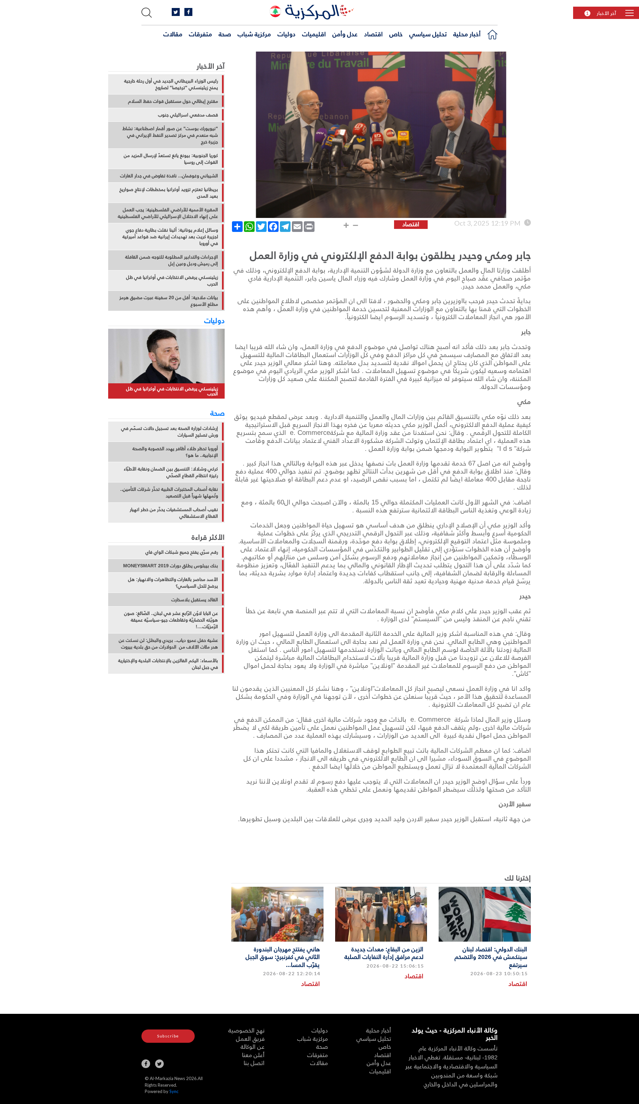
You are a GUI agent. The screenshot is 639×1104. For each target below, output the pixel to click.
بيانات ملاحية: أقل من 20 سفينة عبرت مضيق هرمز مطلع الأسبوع (168, 300)
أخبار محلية (467, 34)
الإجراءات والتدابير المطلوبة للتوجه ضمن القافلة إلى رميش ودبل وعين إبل (171, 260)
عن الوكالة (253, 1046)
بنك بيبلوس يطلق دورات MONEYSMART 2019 (170, 565)
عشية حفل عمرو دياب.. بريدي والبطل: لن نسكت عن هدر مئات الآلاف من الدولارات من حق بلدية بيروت (168, 643)
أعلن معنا (253, 1054)
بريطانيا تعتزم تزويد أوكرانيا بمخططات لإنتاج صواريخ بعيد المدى (168, 192)
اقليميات (314, 34)
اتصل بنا (254, 1062)
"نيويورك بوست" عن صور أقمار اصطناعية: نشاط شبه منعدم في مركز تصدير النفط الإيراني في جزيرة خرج (170, 135)
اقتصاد (373, 34)
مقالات (172, 34)
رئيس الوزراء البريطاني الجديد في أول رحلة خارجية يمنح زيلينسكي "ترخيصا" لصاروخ (171, 84)
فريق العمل (250, 1038)
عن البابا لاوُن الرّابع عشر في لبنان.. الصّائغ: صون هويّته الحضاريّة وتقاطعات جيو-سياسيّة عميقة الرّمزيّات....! (171, 620)
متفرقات (200, 34)
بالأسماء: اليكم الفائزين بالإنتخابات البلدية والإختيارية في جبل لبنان (168, 663)
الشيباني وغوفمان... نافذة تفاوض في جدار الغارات (169, 175)
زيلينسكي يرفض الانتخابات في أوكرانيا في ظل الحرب (172, 280)
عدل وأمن (344, 34)
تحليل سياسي (428, 34)
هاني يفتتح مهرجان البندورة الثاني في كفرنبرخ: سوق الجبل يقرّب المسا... (283, 956)
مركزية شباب (254, 34)
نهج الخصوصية (246, 1030)
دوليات (287, 34)
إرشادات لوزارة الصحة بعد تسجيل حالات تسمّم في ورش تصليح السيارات (169, 431)
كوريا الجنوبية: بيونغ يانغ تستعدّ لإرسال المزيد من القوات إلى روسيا (171, 158)
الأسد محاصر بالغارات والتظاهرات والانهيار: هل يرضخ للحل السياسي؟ (173, 582)
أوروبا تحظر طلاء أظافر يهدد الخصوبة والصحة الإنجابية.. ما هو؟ (175, 452)
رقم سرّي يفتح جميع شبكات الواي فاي (181, 552)
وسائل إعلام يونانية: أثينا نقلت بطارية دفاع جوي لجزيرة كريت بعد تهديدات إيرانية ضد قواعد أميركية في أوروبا (170, 237)
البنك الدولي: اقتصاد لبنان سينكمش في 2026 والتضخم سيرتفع (491, 956)
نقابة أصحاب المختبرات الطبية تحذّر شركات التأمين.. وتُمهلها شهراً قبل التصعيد (169, 492)
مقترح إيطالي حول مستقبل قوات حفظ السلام (173, 101)
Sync (173, 1091)
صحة (225, 34)
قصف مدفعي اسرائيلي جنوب (188, 114)
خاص (396, 34)
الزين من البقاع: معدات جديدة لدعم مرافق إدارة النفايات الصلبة (383, 952)
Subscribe (168, 1035)
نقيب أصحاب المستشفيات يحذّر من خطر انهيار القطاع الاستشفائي (174, 512)
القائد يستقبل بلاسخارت (194, 599)
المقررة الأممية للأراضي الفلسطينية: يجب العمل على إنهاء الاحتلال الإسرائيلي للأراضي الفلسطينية (168, 213)
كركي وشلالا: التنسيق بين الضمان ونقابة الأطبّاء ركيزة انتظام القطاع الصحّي (171, 472)
